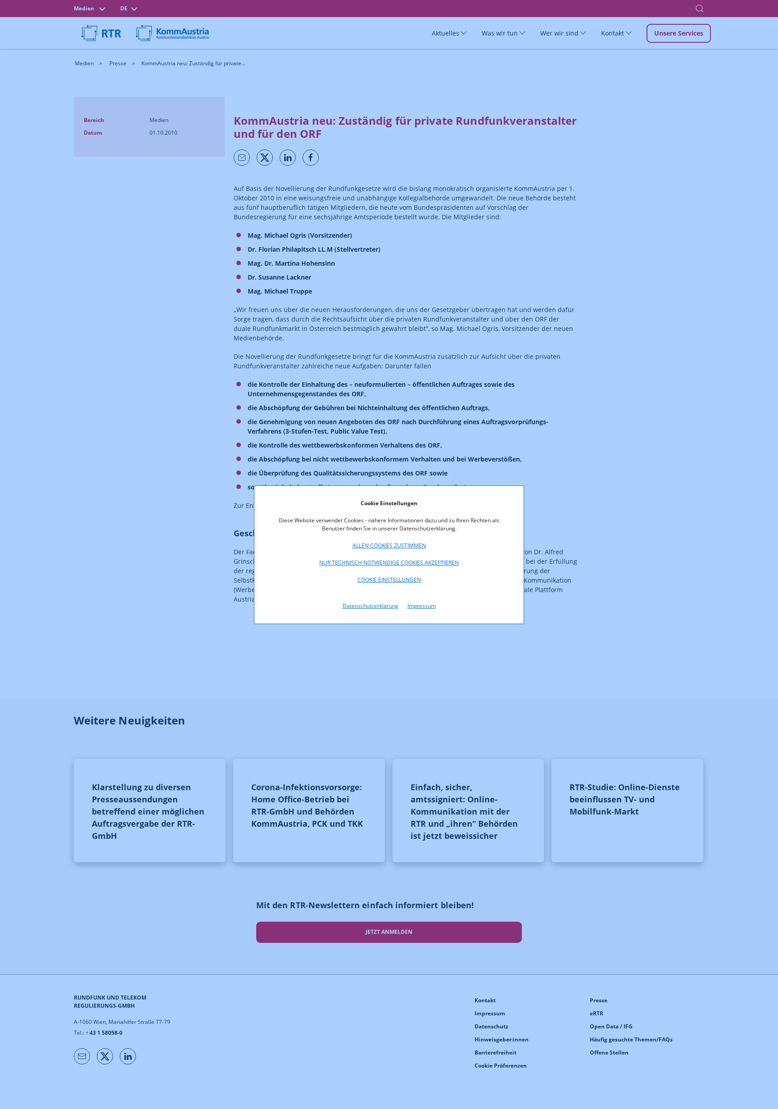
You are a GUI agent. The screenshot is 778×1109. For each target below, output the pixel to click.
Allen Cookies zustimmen (389, 545)
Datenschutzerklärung (370, 606)
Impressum (421, 606)
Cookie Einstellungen (389, 580)
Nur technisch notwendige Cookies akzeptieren (389, 562)
